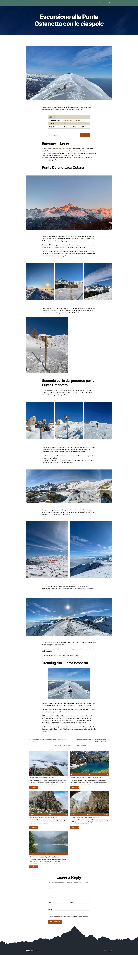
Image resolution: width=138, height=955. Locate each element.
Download (85, 135)
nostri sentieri (54, 655)
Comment (51, 888)
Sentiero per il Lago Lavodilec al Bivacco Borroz (87, 777)
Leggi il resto (33, 787)
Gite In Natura (35, 951)
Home (95, 3)
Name (50, 902)
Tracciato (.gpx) (53, 135)
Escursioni (101, 3)
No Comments (82, 745)
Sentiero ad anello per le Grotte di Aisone (85, 817)
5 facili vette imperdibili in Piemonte (42, 777)
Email (71, 902)
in (33, 3)
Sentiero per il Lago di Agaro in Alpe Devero (44, 857)
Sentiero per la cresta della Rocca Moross (44, 817)
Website (50, 909)
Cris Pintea (58, 745)
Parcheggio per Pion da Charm (72, 120)
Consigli (108, 3)
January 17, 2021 (69, 745)
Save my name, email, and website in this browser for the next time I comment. (69, 916)
